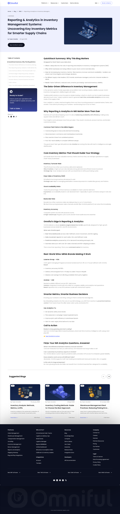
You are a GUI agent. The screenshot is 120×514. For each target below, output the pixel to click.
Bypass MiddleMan (41, 444)
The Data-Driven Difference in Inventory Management (24, 65)
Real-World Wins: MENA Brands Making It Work (21, 76)
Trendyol (38, 463)
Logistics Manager (41, 441)
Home (9, 11)
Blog (15, 11)
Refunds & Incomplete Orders (44, 450)
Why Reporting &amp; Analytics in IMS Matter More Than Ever (26, 68)
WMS (20, 11)
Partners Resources (98, 441)
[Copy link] (16, 116)
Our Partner (96, 446)
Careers (95, 435)
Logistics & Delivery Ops (43, 436)
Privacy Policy (97, 462)
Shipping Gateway (13, 452)
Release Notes (69, 450)
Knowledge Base (69, 436)
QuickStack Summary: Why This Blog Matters (22, 62)
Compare (67, 439)
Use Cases (67, 444)
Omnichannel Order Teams (44, 433)
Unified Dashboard (41, 447)
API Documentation (70, 460)
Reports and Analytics (14, 450)
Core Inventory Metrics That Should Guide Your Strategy (25, 71)
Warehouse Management (15, 436)
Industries (67, 447)
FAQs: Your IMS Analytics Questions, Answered (22, 85)
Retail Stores (39, 439)
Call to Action (12, 82)
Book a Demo (106, 3)
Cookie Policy (96, 465)
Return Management (14, 447)
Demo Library (68, 441)
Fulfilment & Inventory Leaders (45, 452)
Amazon (38, 460)
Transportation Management (16, 439)
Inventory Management (14, 444)
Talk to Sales (15, 108)
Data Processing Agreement (101, 459)
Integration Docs (69, 452)
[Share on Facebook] (14, 116)
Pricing (95, 444)
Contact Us (96, 432)
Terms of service (98, 456)
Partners (95, 438)
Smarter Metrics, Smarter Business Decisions (21, 79)
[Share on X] (8, 116)
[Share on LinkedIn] (11, 116)
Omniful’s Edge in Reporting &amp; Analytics (21, 73)
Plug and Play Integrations (15, 455)
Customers (96, 449)
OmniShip (10, 441)
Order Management (13, 433)
